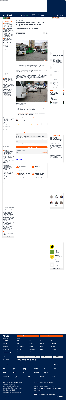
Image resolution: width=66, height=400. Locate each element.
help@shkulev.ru (9, 392)
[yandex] (33, 359)
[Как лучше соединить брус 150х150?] (17, 175)
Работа (41, 346)
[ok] (23, 359)
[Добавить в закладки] (44, 33)
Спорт (52, 340)
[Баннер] (6, 18)
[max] (25, 359)
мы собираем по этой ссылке (35, 117)
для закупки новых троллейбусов (22, 113)
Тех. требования (6, 349)
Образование (31, 351)
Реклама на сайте (6, 340)
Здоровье (18, 351)
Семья (41, 351)
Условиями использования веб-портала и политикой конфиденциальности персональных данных (47, 388)
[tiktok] (35, 359)
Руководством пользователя (38, 387)
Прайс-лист (5, 341)
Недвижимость (32, 349)
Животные (19, 349)
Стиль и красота (54, 341)
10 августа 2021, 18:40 (19, 30)
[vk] (20, 359)
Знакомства (56, 194)
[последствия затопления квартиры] (17, 168)
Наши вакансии (5, 346)
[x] (28, 359)
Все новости (8, 21)
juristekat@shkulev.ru (6, 391)
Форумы (32, 164)
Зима (30, 340)
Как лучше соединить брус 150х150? (24, 174)
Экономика (53, 346)
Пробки (29, 15)
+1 (43, 139)
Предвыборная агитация (7, 351)
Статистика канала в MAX (7, 352)
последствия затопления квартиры (24, 167)
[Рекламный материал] (41, 15)
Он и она (41, 340)
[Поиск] (58, 15)
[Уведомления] (60, 15)
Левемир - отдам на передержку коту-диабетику (39, 174)
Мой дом (31, 346)
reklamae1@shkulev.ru (50, 382)
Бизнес (18, 341)
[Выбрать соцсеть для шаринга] (46, 33)
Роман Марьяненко (23, 119)
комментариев (21, 33)
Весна (18, 343)
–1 (46, 139)
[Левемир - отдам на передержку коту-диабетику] (33, 175)
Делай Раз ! (37, 166)
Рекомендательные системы (37, 393)
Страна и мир (53, 343)
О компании (5, 343)
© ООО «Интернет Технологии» (7, 396)
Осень (41, 341)
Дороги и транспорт (20, 346)
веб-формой (19, 392)
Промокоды (56, 243)
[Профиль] (62, 15)
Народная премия (54, 349)
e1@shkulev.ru (13, 390)
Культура (31, 343)
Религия (41, 349)
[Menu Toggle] (3, 15)
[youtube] (30, 359)
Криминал (31, 341)
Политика (42, 343)
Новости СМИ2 (19, 159)
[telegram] (18, 359)
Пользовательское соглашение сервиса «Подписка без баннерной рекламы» (44, 394)
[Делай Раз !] (33, 168)
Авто (18, 340)
